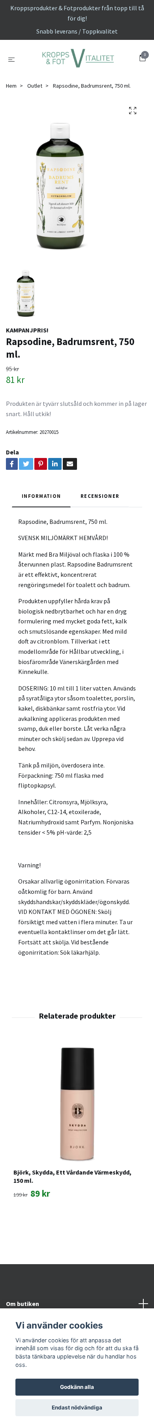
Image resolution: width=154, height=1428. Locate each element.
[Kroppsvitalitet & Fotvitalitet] (77, 81)
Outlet (34, 131)
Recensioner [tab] (100, 541)
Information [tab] (41, 541)
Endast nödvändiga (77, 1407)
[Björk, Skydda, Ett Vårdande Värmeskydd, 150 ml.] (77, 1150)
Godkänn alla (77, 1387)
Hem (11, 131)
